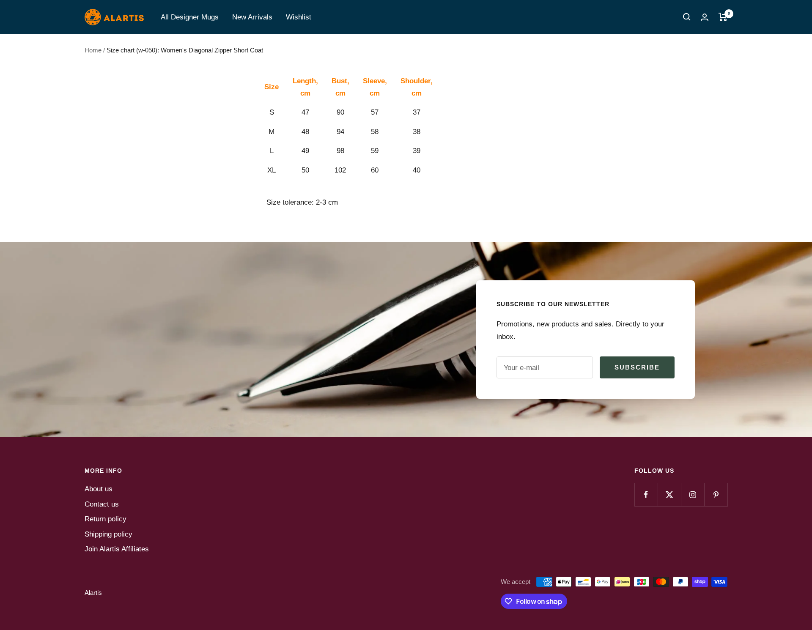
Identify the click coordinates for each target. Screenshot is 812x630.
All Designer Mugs (190, 17)
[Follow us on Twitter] (669, 494)
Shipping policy (108, 534)
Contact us (102, 504)
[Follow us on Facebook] (646, 494)
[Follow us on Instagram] (692, 494)
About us (98, 489)
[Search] (687, 17)
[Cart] (723, 17)
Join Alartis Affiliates (117, 549)
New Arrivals (252, 17)
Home (93, 50)
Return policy (105, 519)
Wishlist (298, 17)
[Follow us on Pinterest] (715, 494)
